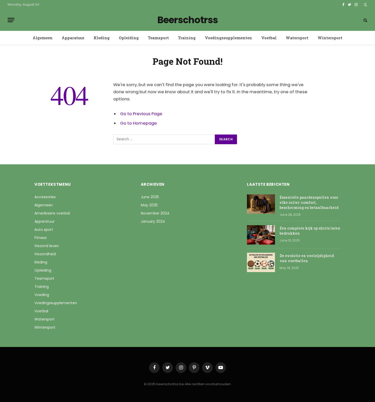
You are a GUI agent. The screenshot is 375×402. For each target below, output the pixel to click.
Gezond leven (46, 245)
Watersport (297, 37)
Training (187, 37)
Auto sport (43, 229)
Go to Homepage (138, 123)
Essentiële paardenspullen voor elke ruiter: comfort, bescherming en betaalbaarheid (309, 202)
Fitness (40, 237)
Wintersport (330, 37)
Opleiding (129, 37)
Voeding (41, 294)
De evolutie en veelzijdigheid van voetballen (307, 258)
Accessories (45, 196)
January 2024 (153, 221)
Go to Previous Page (141, 114)
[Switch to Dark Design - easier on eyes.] (365, 4)
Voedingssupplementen (228, 37)
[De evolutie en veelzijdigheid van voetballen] (261, 262)
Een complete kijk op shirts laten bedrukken (310, 231)
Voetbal (269, 37)
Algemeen (43, 37)
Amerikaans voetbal (52, 213)
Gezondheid (45, 254)
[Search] (364, 20)
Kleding (102, 37)
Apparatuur (73, 37)
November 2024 (155, 213)
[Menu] (11, 20)
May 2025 (149, 205)
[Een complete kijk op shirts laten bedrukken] (261, 235)
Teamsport (158, 37)
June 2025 (150, 196)
